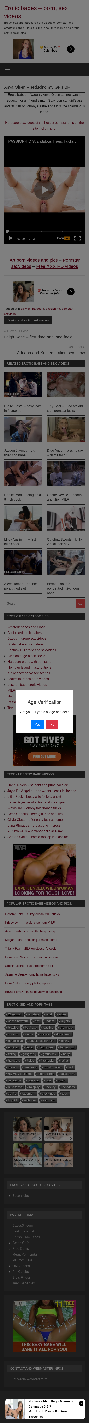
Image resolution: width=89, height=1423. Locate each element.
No (52, 724)
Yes (37, 724)
